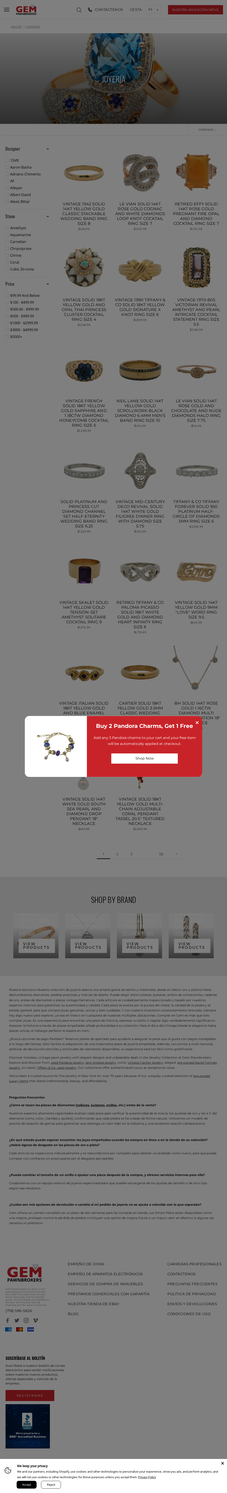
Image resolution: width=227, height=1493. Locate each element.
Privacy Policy (147, 1477)
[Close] (222, 1463)
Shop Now (144, 758)
